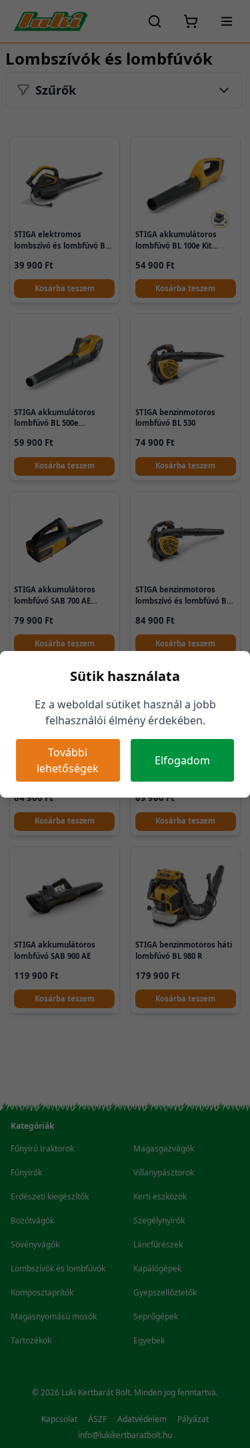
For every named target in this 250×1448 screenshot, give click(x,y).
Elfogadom (182, 760)
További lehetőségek (68, 760)
